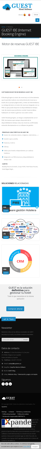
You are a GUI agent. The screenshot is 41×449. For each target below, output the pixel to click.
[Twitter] (6, 384)
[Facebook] (3, 384)
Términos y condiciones (23, 412)
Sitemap (4, 412)
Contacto (11, 412)
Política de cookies (23, 414)
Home (3, 27)
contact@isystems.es (14, 363)
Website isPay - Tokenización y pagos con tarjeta (22, 374)
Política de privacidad (9, 414)
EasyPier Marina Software (17, 367)
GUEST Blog (11, 371)
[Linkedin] (10, 384)
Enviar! (25, 340)
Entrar (36, 15)
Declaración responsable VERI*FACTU (14, 416)
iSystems (4, 406)
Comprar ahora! (15, 308)
